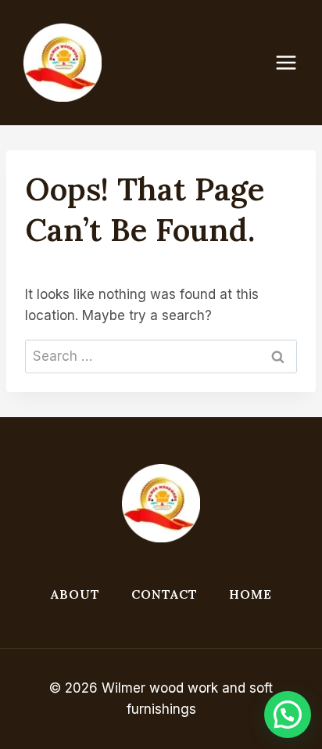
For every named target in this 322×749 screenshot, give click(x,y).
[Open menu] (294, 62)
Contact (164, 594)
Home (250, 594)
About (75, 594)
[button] (287, 714)
